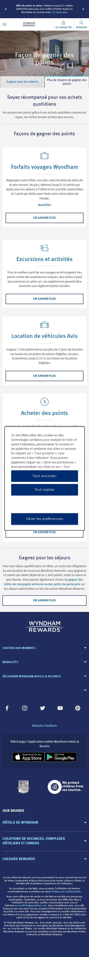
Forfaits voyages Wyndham (44, 167)
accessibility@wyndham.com (31, 905)
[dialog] (45, 478)
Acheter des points (44, 413)
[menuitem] (4, 24)
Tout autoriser (44, 476)
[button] (5, 9)
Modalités (44, 205)
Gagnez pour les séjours (22, 81)
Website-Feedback (44, 725)
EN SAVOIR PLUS (44, 218)
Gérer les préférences (44, 519)
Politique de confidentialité (66, 892)
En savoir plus (60, 12)
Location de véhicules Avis (44, 336)
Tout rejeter (44, 490)
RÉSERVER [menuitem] (81, 27)
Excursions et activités (44, 259)
